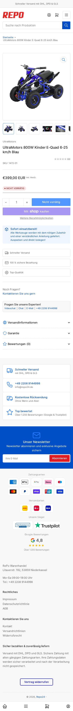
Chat (21, 308)
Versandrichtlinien (14, 631)
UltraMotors (9, 141)
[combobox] (36, 25)
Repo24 (40, 696)
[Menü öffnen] (66, 15)
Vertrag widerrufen (36, 682)
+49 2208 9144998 (46, 308)
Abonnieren (59, 458)
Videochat (10, 308)
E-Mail (30, 308)
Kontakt (7, 626)
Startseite (8, 37)
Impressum (10, 599)
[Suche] (66, 25)
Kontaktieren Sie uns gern (19, 293)
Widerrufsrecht (12, 635)
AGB (5, 608)
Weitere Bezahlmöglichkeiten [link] (36, 217)
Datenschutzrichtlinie (16, 604)
